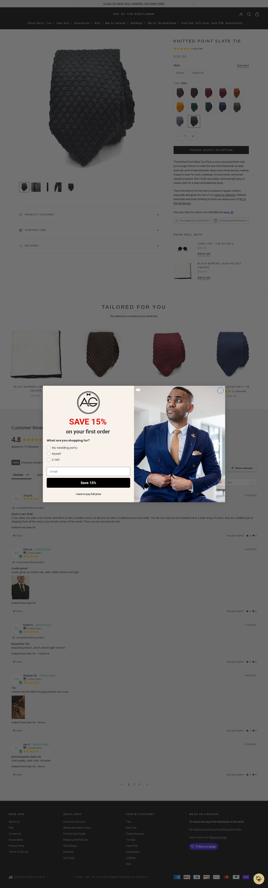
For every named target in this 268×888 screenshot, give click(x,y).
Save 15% (88, 483)
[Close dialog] (220, 390)
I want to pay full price (88, 494)
